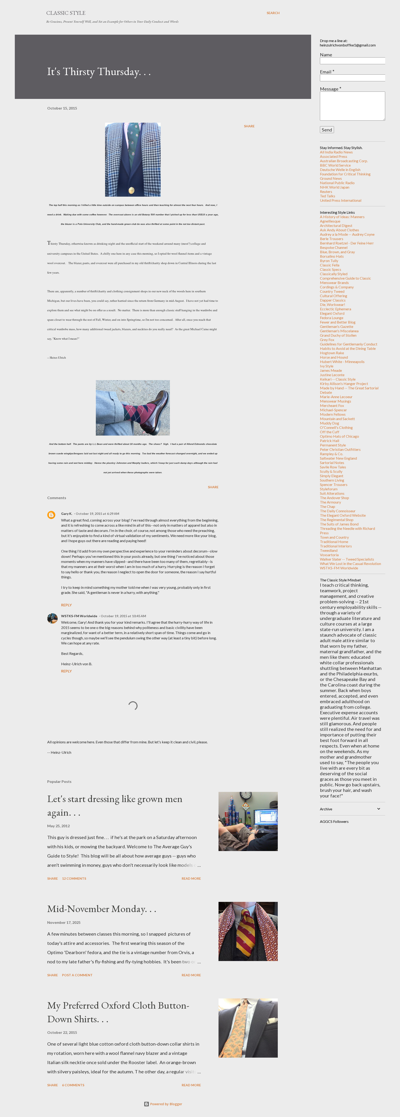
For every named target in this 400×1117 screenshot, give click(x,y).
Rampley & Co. (331, 454)
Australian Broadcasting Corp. (344, 161)
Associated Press (333, 156)
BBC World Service (335, 165)
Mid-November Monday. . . (101, 908)
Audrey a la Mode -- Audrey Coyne (347, 234)
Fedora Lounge (331, 317)
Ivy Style (326, 366)
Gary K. (66, 514)
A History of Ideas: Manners (342, 216)
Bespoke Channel (333, 247)
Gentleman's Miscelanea (339, 331)
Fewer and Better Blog (338, 322)
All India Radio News (336, 152)
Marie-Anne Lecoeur (336, 396)
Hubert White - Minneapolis (342, 361)
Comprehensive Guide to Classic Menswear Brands (345, 280)
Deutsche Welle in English (340, 169)
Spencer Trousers (333, 484)
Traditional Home (334, 541)
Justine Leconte (332, 374)
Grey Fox (327, 339)
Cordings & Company (337, 287)
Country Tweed (332, 291)
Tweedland (329, 550)
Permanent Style (333, 445)
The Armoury (330, 502)
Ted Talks (327, 196)
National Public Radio (337, 182)
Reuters (326, 191)
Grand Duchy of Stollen (338, 335)
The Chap (327, 506)
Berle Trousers (331, 238)
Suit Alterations (332, 493)
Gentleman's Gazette (336, 326)
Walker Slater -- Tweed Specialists (347, 559)
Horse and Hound (334, 357)
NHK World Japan (334, 187)
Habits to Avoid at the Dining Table (348, 348)
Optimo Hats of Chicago (339, 436)
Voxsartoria (329, 554)
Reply (66, 605)
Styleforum (329, 489)
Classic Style (65, 12)
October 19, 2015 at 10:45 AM (123, 616)
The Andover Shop (334, 497)
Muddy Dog (329, 423)
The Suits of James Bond (339, 524)
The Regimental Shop (336, 519)
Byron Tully (329, 260)
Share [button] (249, 126)
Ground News (331, 178)
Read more (191, 878)
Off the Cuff (329, 432)
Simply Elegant (331, 475)
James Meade (331, 370)
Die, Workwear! (332, 304)
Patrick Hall (329, 440)
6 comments (73, 1085)
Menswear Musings (335, 401)
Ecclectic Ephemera (335, 309)
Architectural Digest (336, 225)
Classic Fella (329, 265)
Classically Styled (333, 274)
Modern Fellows (333, 414)
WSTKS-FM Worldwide (79, 616)
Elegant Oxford (332, 313)
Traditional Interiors (336, 546)
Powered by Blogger (165, 1104)
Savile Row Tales (333, 467)
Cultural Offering (333, 295)
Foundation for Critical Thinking (345, 174)
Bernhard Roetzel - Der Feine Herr (347, 243)
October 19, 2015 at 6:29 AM (97, 514)
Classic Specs (330, 269)
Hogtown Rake (332, 353)
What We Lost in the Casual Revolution (350, 563)
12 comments (74, 878)
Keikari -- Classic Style (338, 379)
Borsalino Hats (332, 256)
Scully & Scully (331, 471)
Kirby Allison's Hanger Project (344, 383)
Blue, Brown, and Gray (337, 252)
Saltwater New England (338, 458)
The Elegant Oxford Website (343, 515)
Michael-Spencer (333, 410)
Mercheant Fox (332, 405)
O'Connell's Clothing (336, 427)
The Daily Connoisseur (338, 511)
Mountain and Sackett (337, 418)
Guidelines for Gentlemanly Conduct (348, 344)
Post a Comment (77, 975)
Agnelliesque (330, 221)
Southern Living (332, 480)
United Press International (340, 200)
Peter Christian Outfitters (340, 449)
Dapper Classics (333, 300)
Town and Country (334, 537)
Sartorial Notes (332, 462)
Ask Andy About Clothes (339, 230)
